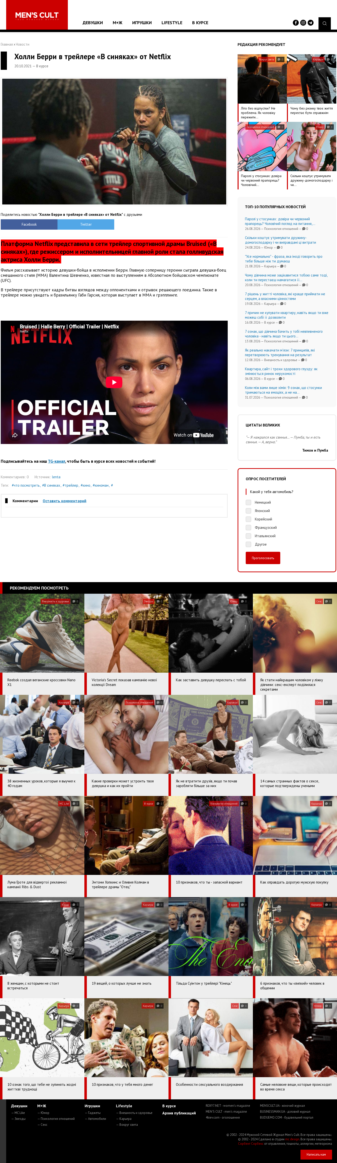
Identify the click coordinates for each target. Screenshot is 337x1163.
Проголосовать (263, 558)
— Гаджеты (93, 1113)
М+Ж (117, 22)
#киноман (101, 485)
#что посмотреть (26, 485)
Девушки (93, 22)
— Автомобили (95, 1119)
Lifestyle (172, 22)
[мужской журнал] (37, 16)
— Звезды (18, 1119)
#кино (85, 485)
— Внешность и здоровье (134, 1113)
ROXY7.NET (228, 1106)
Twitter (86, 224)
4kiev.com (223, 1117)
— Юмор (43, 1113)
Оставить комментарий (64, 500)
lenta (56, 477)
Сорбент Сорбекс (250, 1144)
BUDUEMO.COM (286, 1117)
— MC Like (18, 1113)
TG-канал (56, 461)
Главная (7, 44)
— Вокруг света (127, 1125)
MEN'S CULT (226, 1111)
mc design (292, 1139)
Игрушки (142, 22)
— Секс (42, 1125)
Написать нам (316, 1154)
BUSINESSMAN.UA (285, 1111)
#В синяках (51, 485)
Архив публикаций (179, 1112)
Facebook (29, 224)
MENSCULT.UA (282, 1106)
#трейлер (70, 485)
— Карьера (123, 1119)
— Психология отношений (56, 1119)
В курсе (200, 22)
